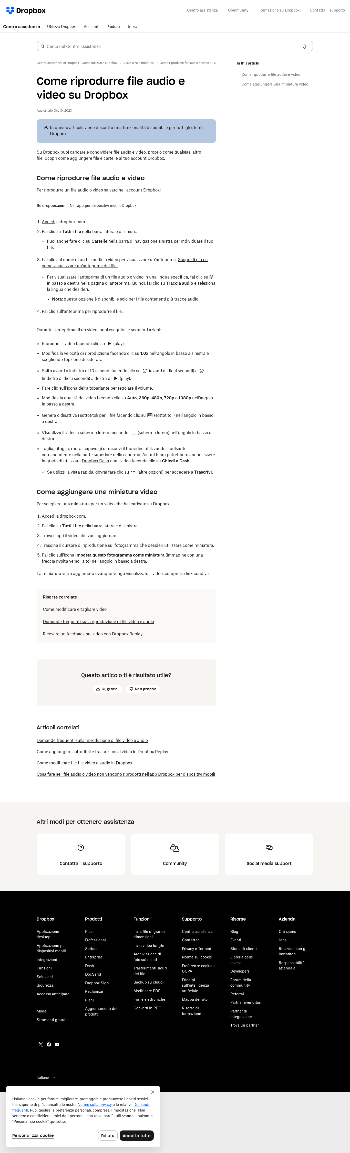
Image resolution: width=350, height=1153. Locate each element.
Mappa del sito (195, 999)
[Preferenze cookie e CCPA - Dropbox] (83, 1116)
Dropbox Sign (97, 983)
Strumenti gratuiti (52, 1020)
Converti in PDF (147, 1008)
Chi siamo (287, 931)
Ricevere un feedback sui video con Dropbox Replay (92, 633)
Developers (240, 971)
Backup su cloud (148, 982)
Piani (89, 1000)
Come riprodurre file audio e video (270, 74)
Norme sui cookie (197, 957)
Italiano (43, 1077)
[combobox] (175, 46)
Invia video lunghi (148, 945)
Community (238, 10)
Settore (91, 948)
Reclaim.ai (94, 991)
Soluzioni (45, 977)
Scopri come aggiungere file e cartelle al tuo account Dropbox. (105, 158)
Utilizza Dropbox (61, 26)
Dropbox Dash (95, 460)
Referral (237, 994)
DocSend (93, 974)
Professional (95, 940)
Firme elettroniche (149, 999)
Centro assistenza (202, 10)
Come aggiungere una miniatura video (274, 84)
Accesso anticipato (53, 994)
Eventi (235, 940)
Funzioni (44, 968)
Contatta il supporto (327, 10)
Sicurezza (45, 985)
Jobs (282, 940)
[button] (42, 46)
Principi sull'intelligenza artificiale (195, 985)
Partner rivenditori (245, 1002)
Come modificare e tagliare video (75, 609)
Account (91, 26)
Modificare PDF (146, 991)
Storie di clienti (243, 948)
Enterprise (94, 957)
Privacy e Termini (196, 948)
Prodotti (113, 26)
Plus (88, 931)
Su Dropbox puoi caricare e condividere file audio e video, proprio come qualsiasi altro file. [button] (119, 155)
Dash (89, 966)
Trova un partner (244, 1025)
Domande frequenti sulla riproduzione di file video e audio (98, 621)
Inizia (132, 26)
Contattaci (191, 940)
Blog (234, 931)
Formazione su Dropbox (279, 10)
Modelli (43, 1011)
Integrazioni (47, 959)
